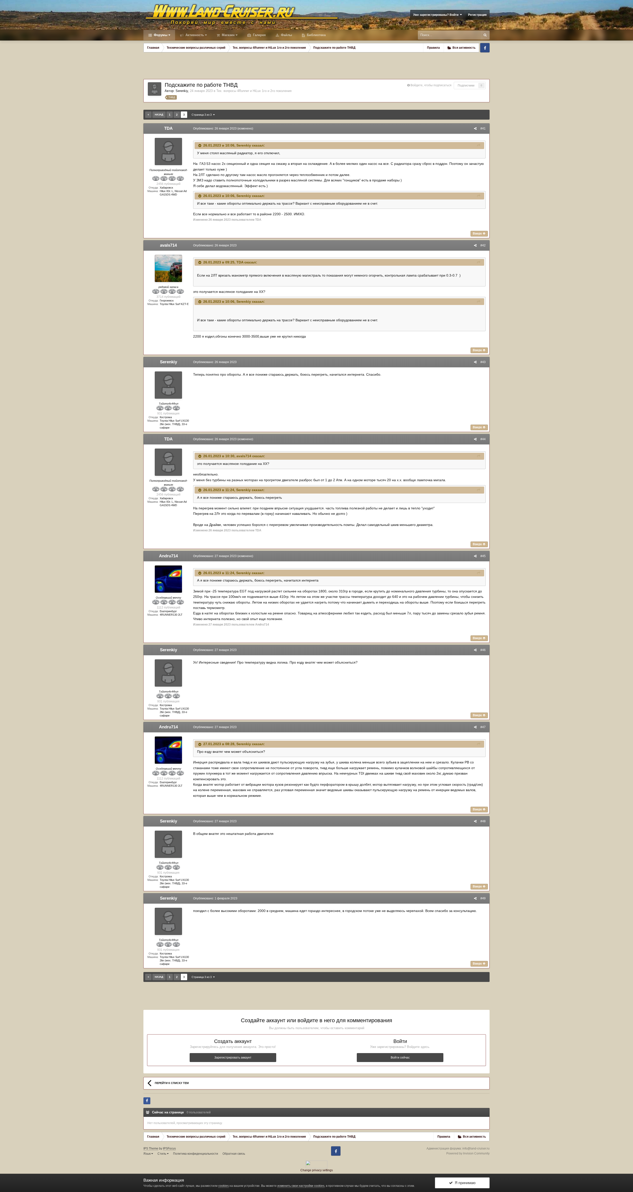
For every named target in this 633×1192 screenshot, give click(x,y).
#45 (483, 556)
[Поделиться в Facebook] (146, 1100)
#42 (483, 245)
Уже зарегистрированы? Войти (436, 15)
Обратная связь (234, 1153)
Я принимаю (464, 1183)
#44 (483, 439)
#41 (483, 128)
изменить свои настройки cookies (300, 1186)
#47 (483, 727)
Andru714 (168, 556)
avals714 (168, 245)
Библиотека (316, 35)
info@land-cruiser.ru (476, 1148)
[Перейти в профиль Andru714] (168, 579)
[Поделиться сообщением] (475, 128)
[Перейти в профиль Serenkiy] (154, 89)
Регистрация (477, 15)
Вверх (478, 233)
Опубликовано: (215, 128)
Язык (147, 1153)
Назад (159, 114)
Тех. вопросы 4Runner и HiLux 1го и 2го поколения (254, 91)
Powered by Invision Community (468, 1153)
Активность (194, 35)
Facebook (485, 47)
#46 (483, 650)
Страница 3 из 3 (202, 114)
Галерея (259, 35)
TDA (168, 128)
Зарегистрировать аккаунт (232, 1057)
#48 (483, 821)
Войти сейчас (400, 1057)
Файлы (286, 35)
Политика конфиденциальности (195, 1153)
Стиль (162, 1153)
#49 (483, 898)
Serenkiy (182, 91)
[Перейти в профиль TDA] (168, 151)
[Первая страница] (148, 114)
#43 (483, 362)
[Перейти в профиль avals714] (168, 268)
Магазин (228, 35)
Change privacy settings (316, 1170)
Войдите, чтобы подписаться (431, 85)
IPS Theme (150, 1148)
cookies (223, 1186)
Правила (433, 47)
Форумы (160, 35)
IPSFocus (169, 1148)
